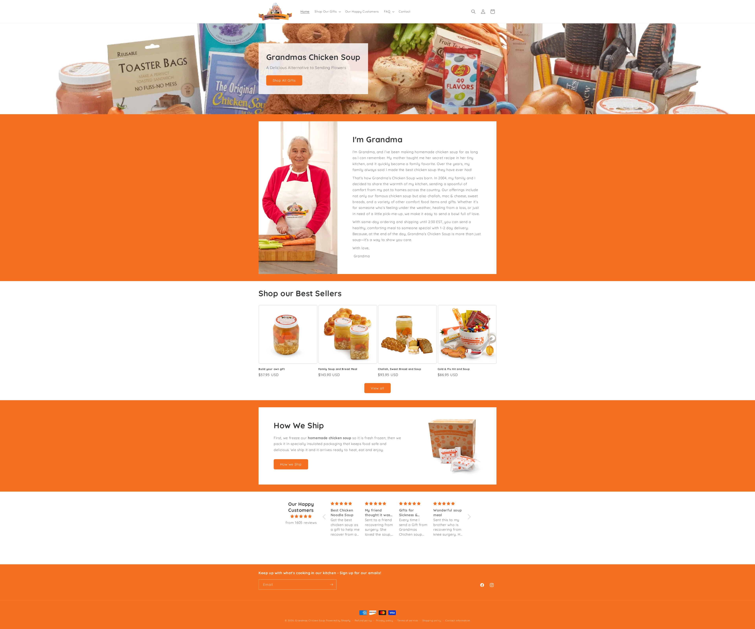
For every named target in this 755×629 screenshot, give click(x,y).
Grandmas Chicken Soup (310, 620)
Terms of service (407, 620)
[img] (301, 516)
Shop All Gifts (284, 80)
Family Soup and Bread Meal (338, 369)
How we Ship (291, 464)
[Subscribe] (331, 584)
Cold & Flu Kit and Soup (454, 369)
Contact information (457, 620)
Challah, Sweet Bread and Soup (399, 369)
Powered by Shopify (338, 620)
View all (377, 388)
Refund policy (363, 620)
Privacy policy (384, 620)
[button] (327, 11)
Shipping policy (431, 620)
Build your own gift (272, 369)
